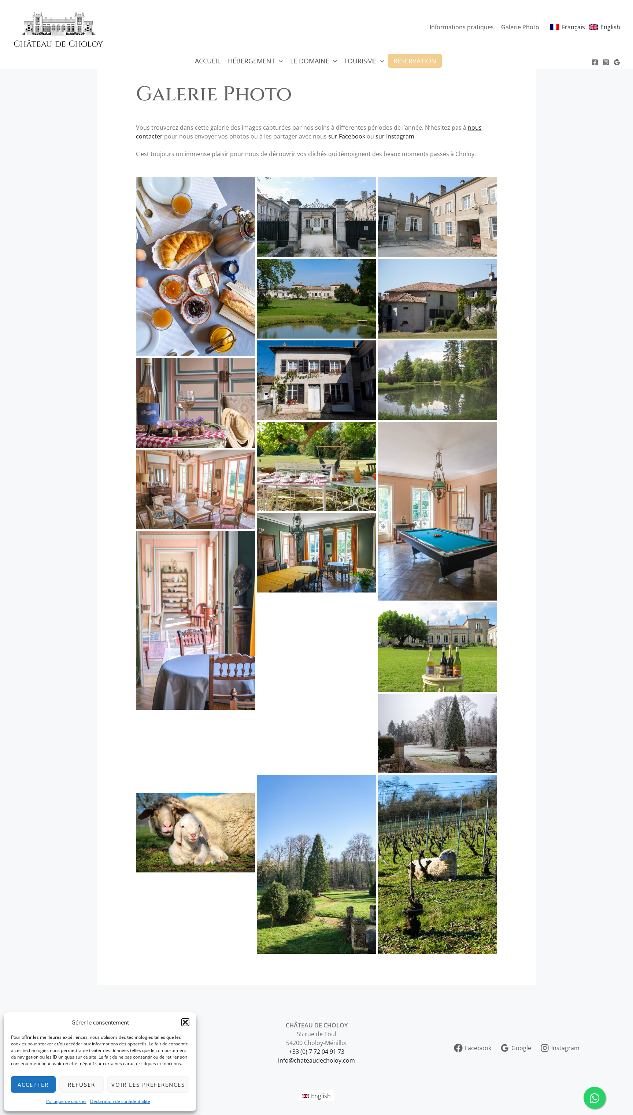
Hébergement (251, 60)
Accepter (33, 1084)
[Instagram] (606, 62)
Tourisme (360, 60)
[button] (185, 1022)
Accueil (208, 60)
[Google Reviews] (617, 62)
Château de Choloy (155, 26)
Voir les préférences (148, 1084)
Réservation (414, 60)
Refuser (81, 1084)
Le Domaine (309, 60)
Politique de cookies (66, 1101)
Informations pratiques (462, 27)
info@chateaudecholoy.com (316, 1060)
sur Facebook (346, 136)
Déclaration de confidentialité (120, 1101)
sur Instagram (394, 136)
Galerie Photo (520, 27)
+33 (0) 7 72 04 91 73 (316, 1052)
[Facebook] (595, 62)
